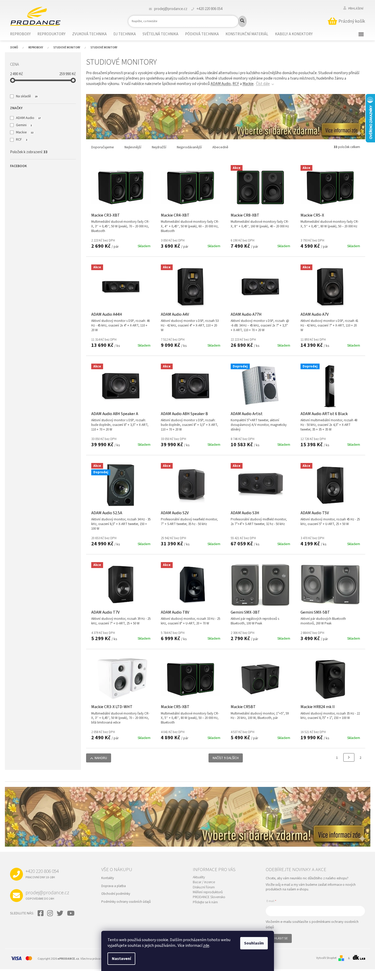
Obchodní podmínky (115, 893)
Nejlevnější (132, 147)
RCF (21, 139)
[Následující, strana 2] (348, 757)
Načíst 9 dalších (226, 757)
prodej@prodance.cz (47, 895)
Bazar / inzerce (204, 882)
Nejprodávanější (189, 147)
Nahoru (101, 757)
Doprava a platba (113, 886)
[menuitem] (23, 34)
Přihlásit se (279, 938)
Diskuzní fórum (204, 887)
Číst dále (263, 84)
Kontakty (107, 878)
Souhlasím (254, 943)
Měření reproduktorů (208, 892)
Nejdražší (159, 147)
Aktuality (199, 877)
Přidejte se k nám (205, 902)
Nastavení (121, 958)
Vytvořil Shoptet (326, 958)
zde (206, 945)
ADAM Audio (28, 118)
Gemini (23, 125)
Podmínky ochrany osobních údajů (126, 901)
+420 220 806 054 (42, 874)
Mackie (24, 132)
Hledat (242, 21)
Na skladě (26, 96)
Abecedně (220, 147)
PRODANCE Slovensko (209, 897)
